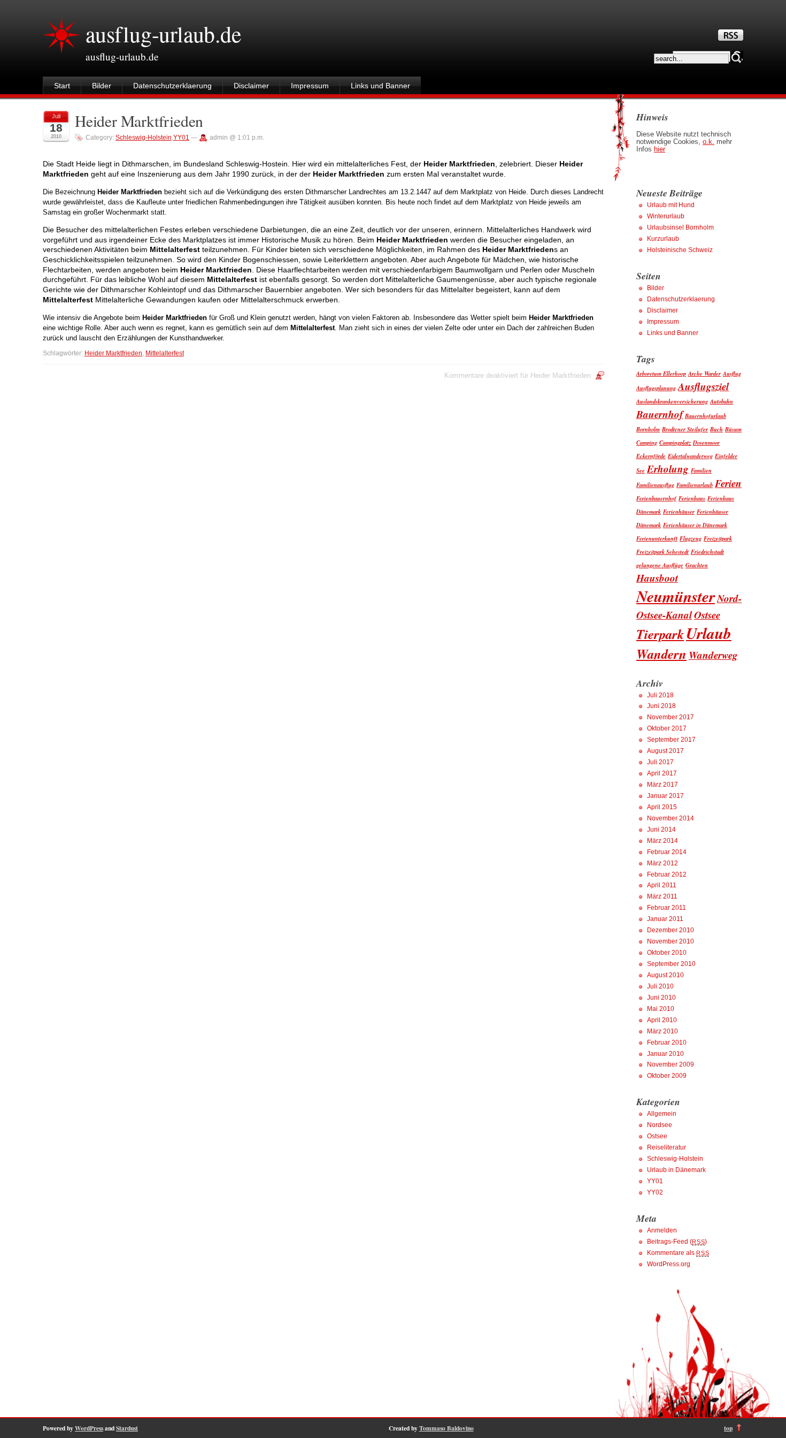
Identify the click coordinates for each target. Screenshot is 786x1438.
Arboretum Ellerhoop (661, 373)
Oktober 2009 (667, 1075)
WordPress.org (668, 1264)
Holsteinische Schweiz (680, 250)
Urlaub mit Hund (671, 205)
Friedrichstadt (707, 551)
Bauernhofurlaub (705, 416)
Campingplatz (675, 442)
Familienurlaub (694, 485)
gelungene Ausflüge (659, 565)
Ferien (728, 483)
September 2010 (671, 964)
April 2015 (662, 807)
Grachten (696, 565)
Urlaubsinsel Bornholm (680, 227)
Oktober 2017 (667, 728)
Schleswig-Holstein (143, 137)
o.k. (708, 142)
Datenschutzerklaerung (172, 85)
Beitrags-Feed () (677, 1241)
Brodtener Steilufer (685, 429)
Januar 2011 (665, 919)
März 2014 (662, 840)
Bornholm (648, 429)
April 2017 (662, 773)
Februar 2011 (666, 907)
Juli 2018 (660, 695)
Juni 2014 (661, 829)
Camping (646, 442)
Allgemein (661, 1113)
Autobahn (721, 401)
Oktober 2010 (667, 952)
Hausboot (657, 577)
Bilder (101, 85)
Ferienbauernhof (656, 498)
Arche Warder (704, 373)
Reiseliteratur (666, 1147)
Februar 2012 (667, 874)
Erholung (668, 468)
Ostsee (707, 614)
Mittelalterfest (164, 353)
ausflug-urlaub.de (163, 34)
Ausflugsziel (703, 386)
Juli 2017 (660, 762)
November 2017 (670, 717)
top (728, 1428)
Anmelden (662, 1230)
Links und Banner (380, 85)
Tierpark (660, 634)
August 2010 (665, 975)
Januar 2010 (665, 1053)
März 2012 (662, 863)
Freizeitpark (718, 538)
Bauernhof (659, 414)
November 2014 (670, 818)
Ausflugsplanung (656, 388)
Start (62, 85)
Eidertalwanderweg (690, 456)
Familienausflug (655, 485)
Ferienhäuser (679, 511)
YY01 (181, 137)
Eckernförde (651, 456)
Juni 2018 (661, 706)
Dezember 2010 (670, 930)
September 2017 (671, 739)
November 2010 (670, 941)
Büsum (733, 429)
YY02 (655, 1192)
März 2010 (662, 1031)
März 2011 (662, 896)
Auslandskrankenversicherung (672, 401)
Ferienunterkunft (656, 538)
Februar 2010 (667, 1042)
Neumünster (675, 596)
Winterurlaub (665, 216)
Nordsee (659, 1125)
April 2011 (661, 885)
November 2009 (670, 1064)
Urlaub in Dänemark (676, 1170)
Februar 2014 (667, 852)
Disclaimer (251, 85)
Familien (701, 470)
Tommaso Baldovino (446, 1428)
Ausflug (732, 373)
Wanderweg (713, 655)
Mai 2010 (660, 1009)
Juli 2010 (660, 986)
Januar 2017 (665, 796)
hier (659, 149)
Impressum (310, 85)
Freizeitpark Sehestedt (662, 551)
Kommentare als (678, 1253)
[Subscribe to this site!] (730, 38)
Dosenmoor (706, 442)
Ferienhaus (692, 498)
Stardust (127, 1428)
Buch (716, 429)
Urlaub (708, 633)
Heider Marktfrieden (139, 120)
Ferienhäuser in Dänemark (695, 525)
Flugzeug (691, 538)
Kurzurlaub (663, 238)
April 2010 (662, 1020)
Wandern (661, 653)
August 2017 (665, 751)
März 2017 (662, 784)
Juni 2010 (661, 997)
